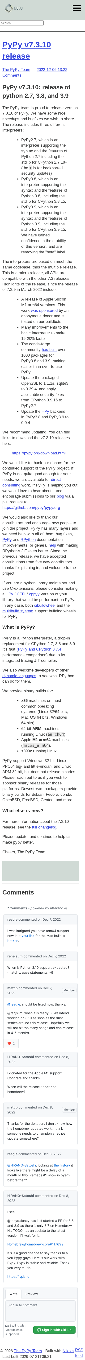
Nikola (68, 1351)
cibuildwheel (44, 605)
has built (49, 349)
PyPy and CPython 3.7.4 (39, 649)
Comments (11, 75)
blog (60, 496)
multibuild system (17, 611)
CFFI (21, 594)
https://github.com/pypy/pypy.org (31, 507)
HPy (45, 411)
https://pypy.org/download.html (39, 453)
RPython (28, 539)
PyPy (7, 539)
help (52, 545)
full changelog (44, 827)
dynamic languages (19, 676)
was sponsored (44, 310)
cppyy (34, 594)
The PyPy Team (16, 69)
